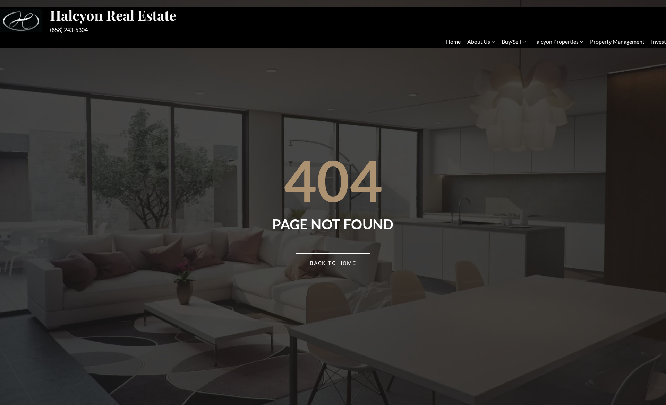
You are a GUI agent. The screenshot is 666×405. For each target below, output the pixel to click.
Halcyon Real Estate (113, 15)
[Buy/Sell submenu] (524, 41)
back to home (333, 263)
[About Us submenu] (493, 41)
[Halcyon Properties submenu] (581, 41)
